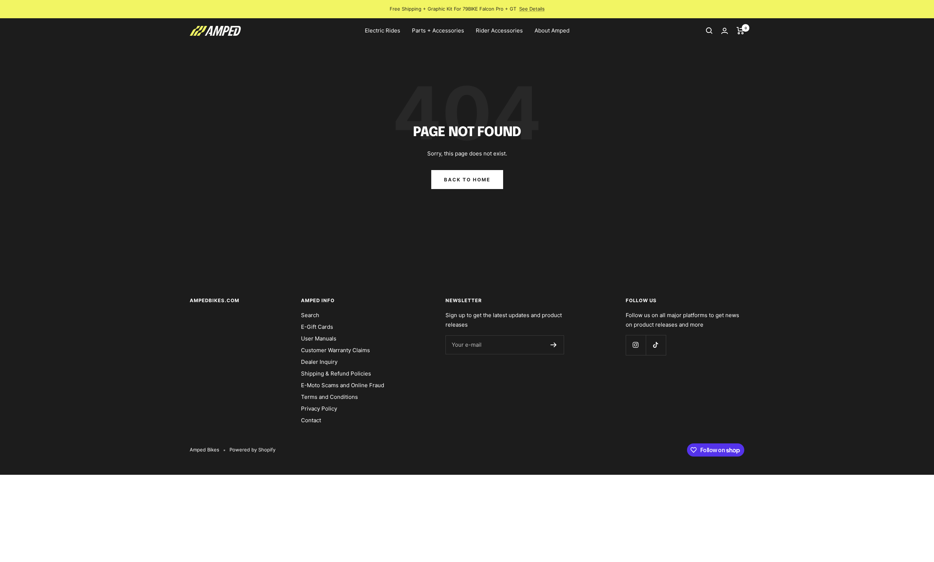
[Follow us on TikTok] (656, 345)
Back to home (467, 179)
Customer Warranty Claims (335, 350)
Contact (311, 420)
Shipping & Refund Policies (336, 373)
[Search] (709, 30)
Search (310, 315)
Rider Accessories (499, 30)
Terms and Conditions (329, 396)
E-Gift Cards (317, 326)
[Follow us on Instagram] (636, 345)
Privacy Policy (319, 408)
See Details (532, 9)
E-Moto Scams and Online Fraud (342, 385)
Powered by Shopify (252, 450)
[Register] (554, 344)
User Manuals (318, 338)
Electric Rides (382, 30)
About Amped (552, 30)
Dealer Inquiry (319, 361)
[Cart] (740, 30)
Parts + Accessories (438, 30)
